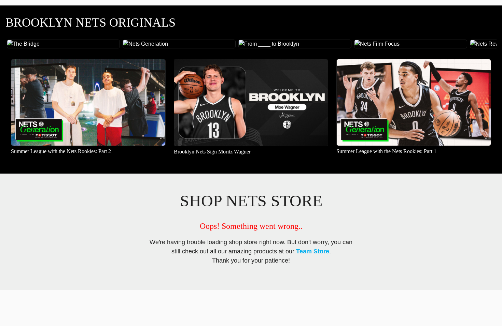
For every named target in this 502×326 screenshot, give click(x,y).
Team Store (312, 251)
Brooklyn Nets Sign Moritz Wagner (212, 151)
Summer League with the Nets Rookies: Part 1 (386, 151)
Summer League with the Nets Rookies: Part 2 (61, 151)
